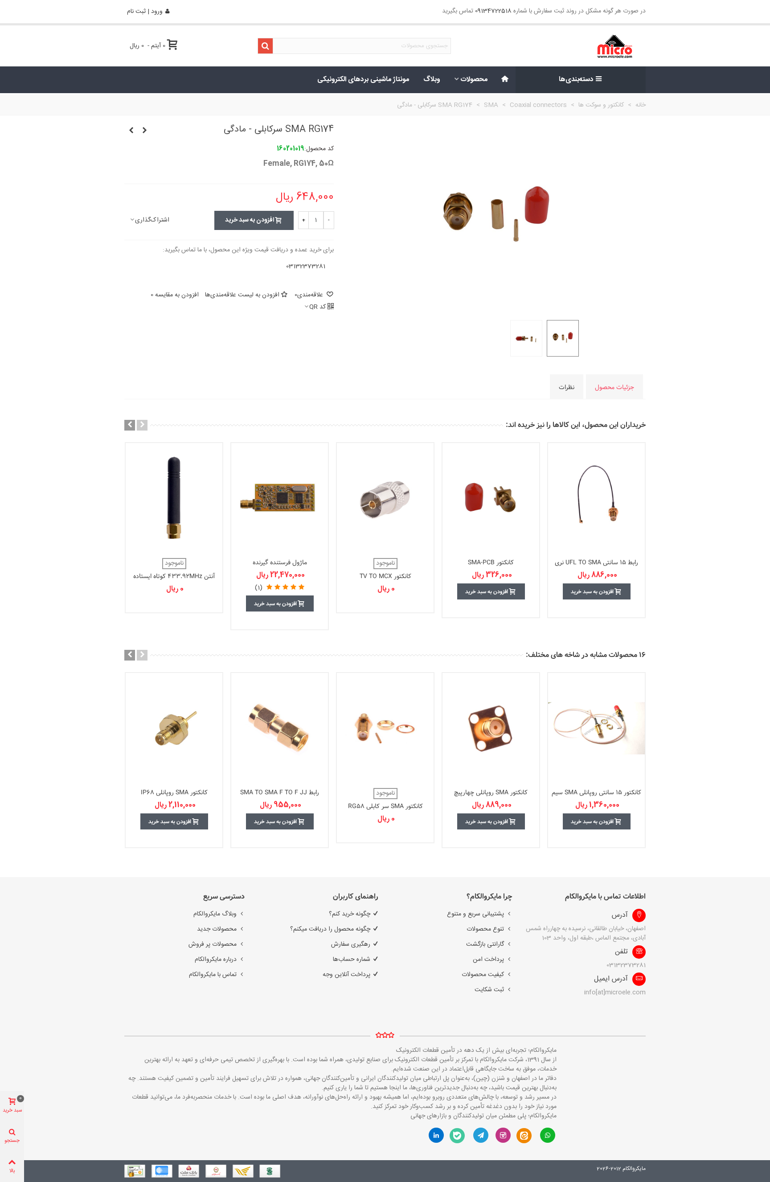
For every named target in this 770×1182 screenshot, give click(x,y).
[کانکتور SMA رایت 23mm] (144, 131)
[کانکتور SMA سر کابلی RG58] (385, 728)
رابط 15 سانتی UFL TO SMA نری (596, 562)
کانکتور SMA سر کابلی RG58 (385, 806)
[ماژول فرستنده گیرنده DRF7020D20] (279, 498)
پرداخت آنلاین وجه (346, 974)
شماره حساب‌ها (351, 959)
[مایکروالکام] (586, 46)
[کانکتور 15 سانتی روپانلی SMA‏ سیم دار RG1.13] (131, 131)
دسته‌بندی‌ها (576, 79)
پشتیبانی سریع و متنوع (475, 914)
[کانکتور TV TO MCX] (385, 498)
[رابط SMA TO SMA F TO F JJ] (279, 728)
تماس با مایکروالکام (213, 974)
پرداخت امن (488, 959)
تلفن (621, 952)
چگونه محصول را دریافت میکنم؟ (330, 929)
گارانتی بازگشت (485, 944)
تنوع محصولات (485, 929)
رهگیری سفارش (350, 944)
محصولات (474, 79)
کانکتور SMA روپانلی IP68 (174, 792)
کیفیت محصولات (483, 974)
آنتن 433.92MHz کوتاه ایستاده (174, 576)
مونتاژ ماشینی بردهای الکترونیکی (363, 79)
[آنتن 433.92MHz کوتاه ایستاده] (174, 498)
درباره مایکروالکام (216, 959)
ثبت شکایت (489, 990)
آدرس (620, 915)
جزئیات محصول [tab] (614, 387)
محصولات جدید (217, 929)
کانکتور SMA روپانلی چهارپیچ (491, 792)
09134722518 (493, 11)
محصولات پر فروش (212, 944)
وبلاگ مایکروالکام (215, 914)
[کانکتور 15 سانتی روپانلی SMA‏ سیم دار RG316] (596, 728)
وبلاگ (431, 79)
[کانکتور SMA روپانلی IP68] (174, 728)
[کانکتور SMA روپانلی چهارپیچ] (490, 728)
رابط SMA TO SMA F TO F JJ (279, 792)
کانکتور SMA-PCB (491, 562)
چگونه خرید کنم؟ (349, 914)
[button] (142, 425)
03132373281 (305, 266)
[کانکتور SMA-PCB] (490, 498)
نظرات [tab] (566, 387)
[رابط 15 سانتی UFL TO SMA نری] (596, 498)
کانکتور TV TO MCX (385, 576)
